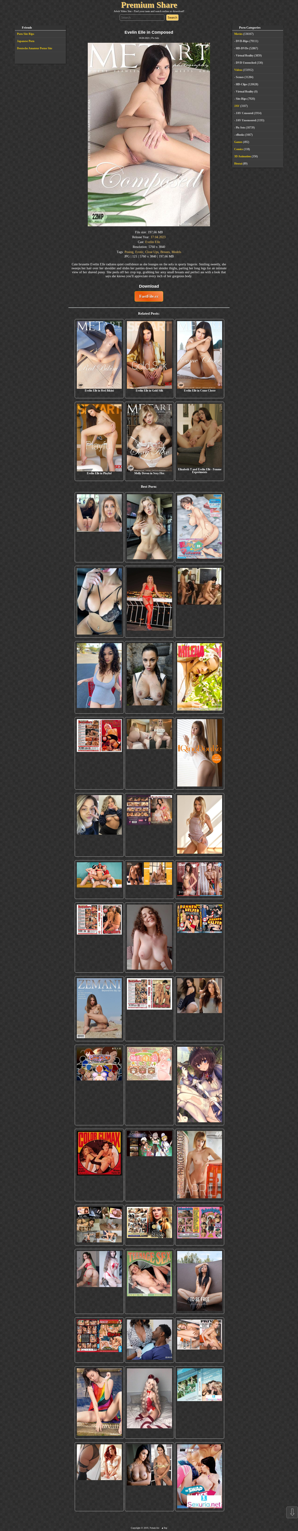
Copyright (135, 1528)
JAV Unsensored (246, 120)
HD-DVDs (242, 48)
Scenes (240, 77)
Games (238, 142)
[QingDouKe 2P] (199, 753)
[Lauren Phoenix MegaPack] (149, 602)
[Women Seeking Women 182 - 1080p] (149, 825)
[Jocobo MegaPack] (99, 1225)
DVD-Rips (242, 41)
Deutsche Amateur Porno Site (34, 48)
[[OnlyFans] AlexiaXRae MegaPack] (149, 527)
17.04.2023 (158, 237)
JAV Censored (244, 113)
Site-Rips (241, 98)
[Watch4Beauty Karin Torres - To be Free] (199, 1281)
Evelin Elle (152, 242)
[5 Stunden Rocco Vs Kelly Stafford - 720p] (99, 1340)
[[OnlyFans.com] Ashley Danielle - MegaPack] (99, 527)
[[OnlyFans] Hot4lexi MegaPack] (99, 677)
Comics (238, 149)
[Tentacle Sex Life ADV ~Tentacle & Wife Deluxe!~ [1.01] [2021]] (149, 1085)
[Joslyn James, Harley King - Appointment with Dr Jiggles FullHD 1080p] (149, 1340)
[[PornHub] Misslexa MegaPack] (99, 602)
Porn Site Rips (25, 34)
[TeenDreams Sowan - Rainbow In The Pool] (99, 1402)
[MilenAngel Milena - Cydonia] (199, 677)
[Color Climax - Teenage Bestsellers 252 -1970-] (99, 937)
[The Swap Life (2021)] (199, 1476)
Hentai (238, 163)
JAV (237, 106)
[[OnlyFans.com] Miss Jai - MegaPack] (99, 825)
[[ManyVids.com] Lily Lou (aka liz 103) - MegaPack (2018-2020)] (99, 1281)
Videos (238, 70)
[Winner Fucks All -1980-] (99, 1165)
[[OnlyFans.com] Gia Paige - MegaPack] (199, 1008)
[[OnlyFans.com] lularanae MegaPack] (149, 753)
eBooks (240, 134)
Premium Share (149, 5)
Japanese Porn (25, 41)
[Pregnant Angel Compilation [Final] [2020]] (99, 1085)
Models (176, 252)
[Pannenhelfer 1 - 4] (199, 937)
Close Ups (152, 252)
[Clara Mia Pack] (199, 825)
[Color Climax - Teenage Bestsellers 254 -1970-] (149, 1008)
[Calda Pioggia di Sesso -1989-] (149, 1225)
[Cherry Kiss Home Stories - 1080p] (199, 1340)
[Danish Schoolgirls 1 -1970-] (199, 1225)
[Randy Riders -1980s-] (149, 1281)
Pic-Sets (155, 38)
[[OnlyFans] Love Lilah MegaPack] (149, 937)
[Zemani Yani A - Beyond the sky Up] (99, 1008)
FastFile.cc (149, 296)
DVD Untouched (246, 62)
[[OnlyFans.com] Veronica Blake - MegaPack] (99, 1476)
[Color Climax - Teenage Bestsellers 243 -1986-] (99, 753)
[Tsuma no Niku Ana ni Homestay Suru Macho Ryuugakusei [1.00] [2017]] (199, 527)
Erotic (139, 252)
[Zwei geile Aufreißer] (199, 1402)
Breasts (165, 252)
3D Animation (242, 156)
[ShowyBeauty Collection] (199, 879)
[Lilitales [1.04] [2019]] (149, 1165)
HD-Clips (241, 84)
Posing (129, 252)
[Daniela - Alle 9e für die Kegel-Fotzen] (199, 602)
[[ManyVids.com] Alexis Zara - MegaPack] (149, 1476)
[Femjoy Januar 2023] (149, 879)
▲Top (164, 1528)
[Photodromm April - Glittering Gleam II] (199, 1165)
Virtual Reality (245, 55)
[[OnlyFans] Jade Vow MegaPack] (149, 1402)
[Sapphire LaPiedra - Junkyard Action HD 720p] (149, 677)
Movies (238, 34)
